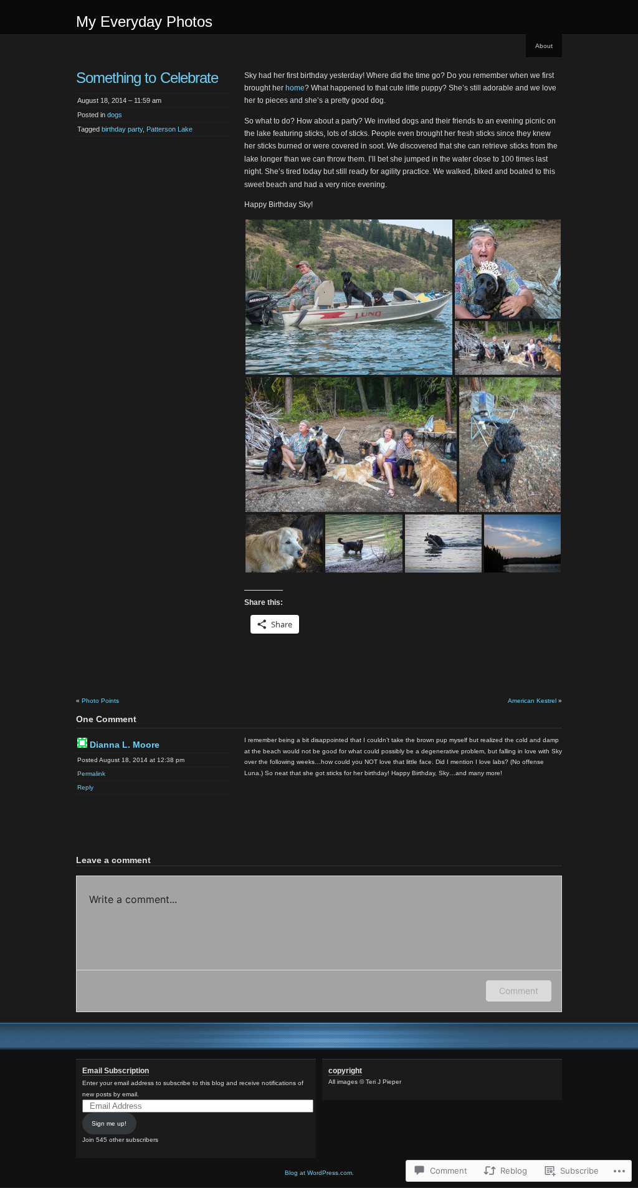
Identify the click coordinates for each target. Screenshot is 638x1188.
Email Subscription (115, 1070)
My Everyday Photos (144, 21)
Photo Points (100, 700)
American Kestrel (532, 700)
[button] (349, 297)
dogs (114, 114)
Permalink (91, 773)
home (295, 88)
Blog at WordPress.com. (319, 1172)
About (544, 45)
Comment (518, 990)
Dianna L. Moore (125, 745)
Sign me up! (109, 1123)
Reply (85, 787)
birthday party (122, 129)
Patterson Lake (169, 129)
